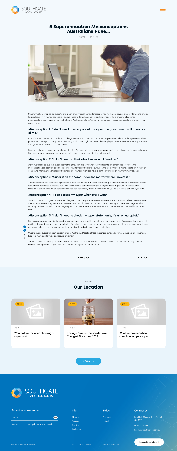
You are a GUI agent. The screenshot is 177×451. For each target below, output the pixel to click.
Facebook (107, 417)
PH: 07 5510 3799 (141, 425)
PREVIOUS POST (83, 258)
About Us (76, 417)
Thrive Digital (115, 444)
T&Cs (80, 444)
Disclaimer (88, 444)
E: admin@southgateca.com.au (147, 430)
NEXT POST (143, 258)
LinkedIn (106, 421)
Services (75, 421)
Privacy (74, 444)
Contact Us (76, 429)
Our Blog (75, 425)
